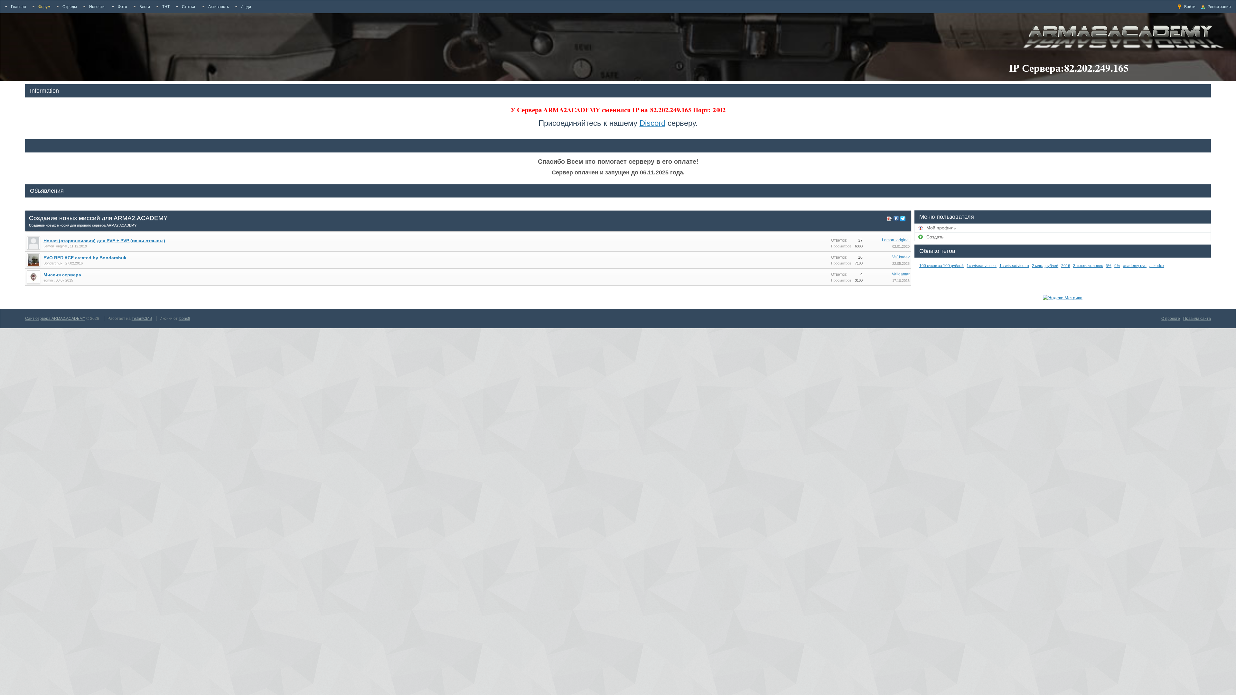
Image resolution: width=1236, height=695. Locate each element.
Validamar (901, 274)
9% (1117, 266)
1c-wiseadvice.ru (1014, 266)
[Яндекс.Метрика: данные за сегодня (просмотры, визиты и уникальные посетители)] (1062, 298)
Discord (652, 123)
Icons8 (184, 318)
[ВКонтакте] (896, 219)
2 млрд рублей (1045, 266)
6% (1108, 266)
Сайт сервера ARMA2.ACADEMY (55, 318)
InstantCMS (142, 318)
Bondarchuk (52, 263)
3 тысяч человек (1088, 266)
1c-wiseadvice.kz (982, 266)
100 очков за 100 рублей (941, 266)
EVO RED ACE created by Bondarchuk (84, 257)
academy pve (1135, 266)
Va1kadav (901, 257)
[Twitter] (903, 219)
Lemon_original (55, 246)
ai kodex (1156, 266)
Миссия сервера (62, 274)
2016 (1065, 266)
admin (48, 280)
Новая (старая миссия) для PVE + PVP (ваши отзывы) (104, 240)
